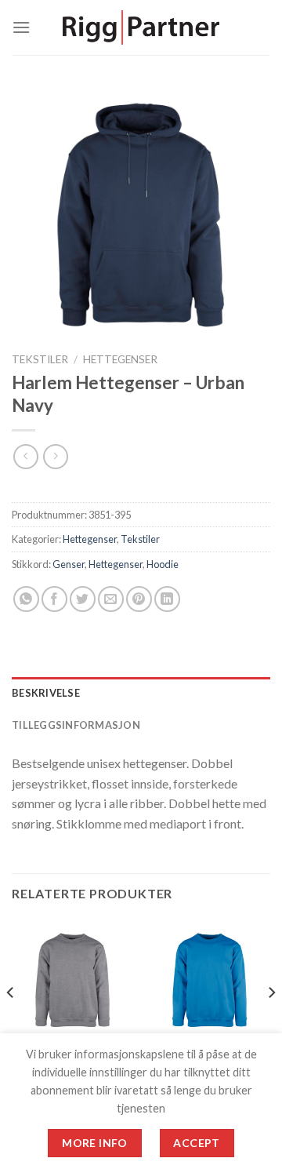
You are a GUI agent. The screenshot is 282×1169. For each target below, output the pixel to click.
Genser (68, 564)
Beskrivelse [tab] (46, 692)
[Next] (271, 1023)
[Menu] (21, 27)
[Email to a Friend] (111, 599)
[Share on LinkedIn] (167, 599)
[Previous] (11, 1023)
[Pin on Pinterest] (139, 599)
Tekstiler (40, 359)
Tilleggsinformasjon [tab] (76, 725)
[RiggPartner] (141, 28)
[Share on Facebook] (54, 599)
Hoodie (162, 564)
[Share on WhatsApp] (26, 599)
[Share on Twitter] (83, 599)
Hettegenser (120, 359)
